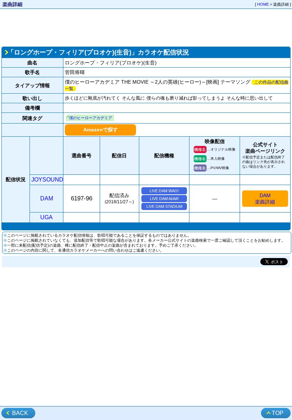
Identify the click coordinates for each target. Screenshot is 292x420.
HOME (263, 4)
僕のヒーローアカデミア (90, 118)
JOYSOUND (47, 180)
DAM (46, 198)
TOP (277, 413)
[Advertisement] (146, 27)
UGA (46, 217)
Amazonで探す (100, 129)
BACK (20, 413)
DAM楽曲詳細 (265, 199)
